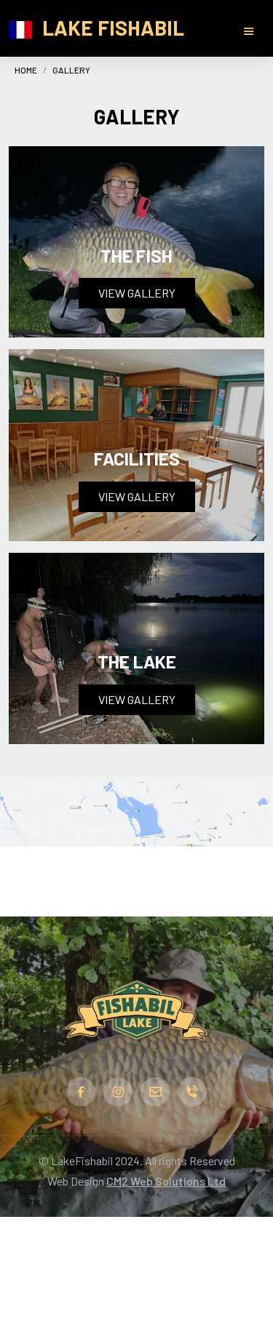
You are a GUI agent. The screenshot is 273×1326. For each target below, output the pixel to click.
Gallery (71, 70)
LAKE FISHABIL (113, 27)
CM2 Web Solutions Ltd (166, 1181)
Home (26, 70)
